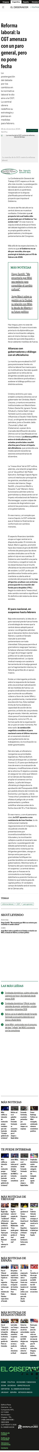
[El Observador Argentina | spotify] (32, 1374)
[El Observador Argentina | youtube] (37, 1370)
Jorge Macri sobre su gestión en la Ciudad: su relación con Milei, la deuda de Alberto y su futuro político (19, 931)
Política (11, 1382)
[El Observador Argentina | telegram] (37, 1374)
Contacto (4, 1448)
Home (3, 1382)
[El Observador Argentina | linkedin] (27, 1374)
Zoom (3, 1385)
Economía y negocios (26, 1382)
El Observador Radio (20, 1389)
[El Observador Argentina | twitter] (24, 1370)
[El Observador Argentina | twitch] (37, 1378)
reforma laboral (8, 904)
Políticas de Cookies (5, 1433)
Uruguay (6, 2)
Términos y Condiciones (5, 1443)
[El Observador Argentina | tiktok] (22, 1374)
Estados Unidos (25, 1392)
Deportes (5, 1389)
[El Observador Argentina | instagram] (33, 1370)
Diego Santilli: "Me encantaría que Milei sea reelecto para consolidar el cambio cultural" (19, 923)
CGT (18, 904)
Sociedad (12, 1385)
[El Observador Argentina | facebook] (28, 1370)
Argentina (16, 2)
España (13, 1392)
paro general (28, 904)
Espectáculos (24, 1385)
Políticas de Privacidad (5, 1438)
